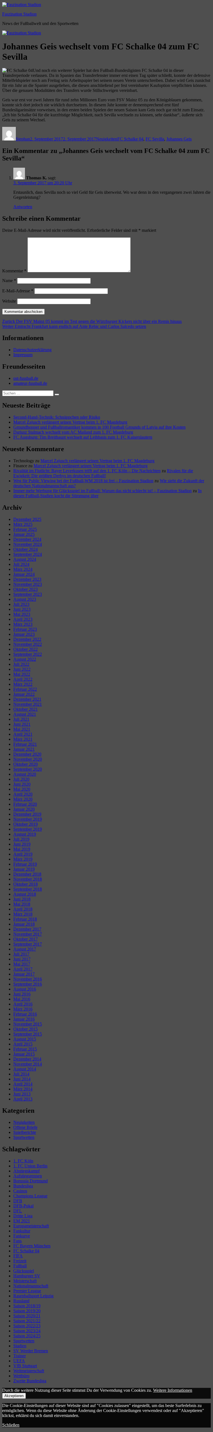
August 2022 (24, 659)
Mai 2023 (21, 614)
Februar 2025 (25, 529)
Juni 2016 (22, 994)
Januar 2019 (24, 869)
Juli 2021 (21, 719)
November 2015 (27, 1024)
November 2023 (27, 584)
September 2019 (27, 829)
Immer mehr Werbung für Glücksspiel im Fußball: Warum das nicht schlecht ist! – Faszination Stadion (102, 490)
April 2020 (22, 794)
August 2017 (24, 949)
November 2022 (27, 644)
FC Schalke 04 (130, 139)
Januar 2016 (24, 1019)
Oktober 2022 (25, 649)
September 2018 (27, 889)
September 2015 (27, 1034)
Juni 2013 (22, 1094)
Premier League (27, 1290)
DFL (17, 1211)
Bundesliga (23, 1186)
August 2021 (24, 714)
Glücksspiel (23, 1270)
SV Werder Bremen (30, 1350)
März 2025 (22, 524)
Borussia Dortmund (30, 1181)
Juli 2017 (21, 954)
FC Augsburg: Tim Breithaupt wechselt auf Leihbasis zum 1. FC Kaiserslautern (82, 437)
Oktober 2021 (25, 709)
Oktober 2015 (25, 1029)
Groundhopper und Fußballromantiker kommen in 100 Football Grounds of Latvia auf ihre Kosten (99, 427)
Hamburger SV (26, 1275)
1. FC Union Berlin (30, 1166)
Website (9, 301)
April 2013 (22, 1099)
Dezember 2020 (27, 754)
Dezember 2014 (27, 1059)
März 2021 (22, 739)
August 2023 (24, 599)
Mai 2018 (21, 904)
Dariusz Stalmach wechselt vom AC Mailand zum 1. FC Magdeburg (73, 432)
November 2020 (27, 759)
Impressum (22, 354)
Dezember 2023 (27, 579)
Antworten (22, 206)
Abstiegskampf (26, 1171)
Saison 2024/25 (26, 1335)
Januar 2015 (24, 1054)
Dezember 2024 (27, 539)
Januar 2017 (24, 974)
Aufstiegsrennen (27, 1176)
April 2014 (22, 1084)
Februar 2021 (25, 744)
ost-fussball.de (25, 378)
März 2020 (22, 799)
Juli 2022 (21, 664)
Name (9, 280)
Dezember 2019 (27, 814)
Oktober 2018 (25, 884)
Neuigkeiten (106, 139)
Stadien (19, 1345)
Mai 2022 (21, 674)
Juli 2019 (21, 839)
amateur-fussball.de (30, 383)
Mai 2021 (21, 729)
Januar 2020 (24, 809)
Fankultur (21, 1230)
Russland (21, 1300)
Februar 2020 (25, 804)
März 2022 (22, 684)
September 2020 (27, 769)
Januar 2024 (24, 574)
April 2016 (22, 1004)
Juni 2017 (22, 959)
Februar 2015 (25, 1049)
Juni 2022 (22, 669)
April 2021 (22, 734)
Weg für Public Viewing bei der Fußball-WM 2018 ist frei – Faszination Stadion (83, 480)
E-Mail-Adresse (17, 290)
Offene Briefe (25, 1127)
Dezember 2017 (27, 929)
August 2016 (24, 989)
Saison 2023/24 (26, 1330)
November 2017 (27, 934)
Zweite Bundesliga (29, 1380)
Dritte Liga (22, 1216)
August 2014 (24, 1069)
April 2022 (22, 679)
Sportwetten (23, 1137)
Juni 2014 (22, 1079)
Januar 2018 (24, 924)
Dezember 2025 (27, 519)
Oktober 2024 (25, 549)
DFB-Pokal (23, 1206)
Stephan (23, 139)
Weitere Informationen (172, 1390)
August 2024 (24, 559)
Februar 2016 (25, 1014)
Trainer (19, 1355)
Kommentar (14, 270)
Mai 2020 (21, 789)
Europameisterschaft (31, 1226)
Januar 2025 (24, 534)
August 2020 (24, 774)
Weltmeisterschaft (28, 1370)
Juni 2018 (22, 899)
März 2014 (22, 1089)
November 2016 (27, 979)
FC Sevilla (155, 139)
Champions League (30, 1196)
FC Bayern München (31, 1245)
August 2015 (24, 1039)
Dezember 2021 (27, 699)
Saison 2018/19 (26, 1305)
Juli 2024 (21, 564)
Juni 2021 (22, 724)
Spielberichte (24, 1132)
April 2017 (22, 969)
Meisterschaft (25, 1280)
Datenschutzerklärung (32, 349)
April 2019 (22, 854)
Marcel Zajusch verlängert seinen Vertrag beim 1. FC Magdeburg (70, 422)
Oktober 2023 (25, 589)
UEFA (19, 1360)
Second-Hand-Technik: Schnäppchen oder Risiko (56, 417)
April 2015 (22, 1044)
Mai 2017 (21, 964)
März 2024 (22, 569)
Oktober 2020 (25, 764)
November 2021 (27, 704)
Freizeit (19, 1260)
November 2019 (27, 819)
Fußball (20, 1265)
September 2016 (27, 984)
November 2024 (27, 544)
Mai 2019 (21, 849)
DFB (17, 1201)
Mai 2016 (21, 999)
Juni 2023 (22, 609)
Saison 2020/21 (26, 1315)
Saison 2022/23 (26, 1325)
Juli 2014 (21, 1074)
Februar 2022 (25, 689)
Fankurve (21, 1235)
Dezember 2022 (27, 639)
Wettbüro (21, 1375)
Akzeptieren (14, 1396)
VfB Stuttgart (25, 1365)
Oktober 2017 (25, 939)
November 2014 (27, 1064)
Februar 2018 (25, 919)
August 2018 (24, 894)
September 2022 (27, 654)
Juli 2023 (21, 604)
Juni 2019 (22, 844)
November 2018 (27, 879)
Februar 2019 (25, 864)
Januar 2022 (24, 694)
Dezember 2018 (27, 874)
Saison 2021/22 (26, 1320)
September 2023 (27, 594)
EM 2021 (21, 1221)
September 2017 (27, 944)
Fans (17, 1240)
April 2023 (22, 619)
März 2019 (22, 859)
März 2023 (22, 624)
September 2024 (27, 554)
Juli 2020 (21, 779)
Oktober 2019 (25, 824)
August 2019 (24, 834)
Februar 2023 (25, 629)
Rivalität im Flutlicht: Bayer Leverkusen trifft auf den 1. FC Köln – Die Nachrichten (87, 470)
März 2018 (22, 914)
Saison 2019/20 (26, 1310)
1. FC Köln (23, 1161)
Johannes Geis (179, 139)
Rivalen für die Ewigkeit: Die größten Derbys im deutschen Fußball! (103, 473)
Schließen (10, 1425)
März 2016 (22, 1009)
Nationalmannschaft (30, 1285)
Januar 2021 (24, 749)
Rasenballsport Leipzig (33, 1295)
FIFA (18, 1255)
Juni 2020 (22, 784)
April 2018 (22, 909)
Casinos (20, 1191)
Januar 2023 (24, 634)
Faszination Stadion (19, 14)
